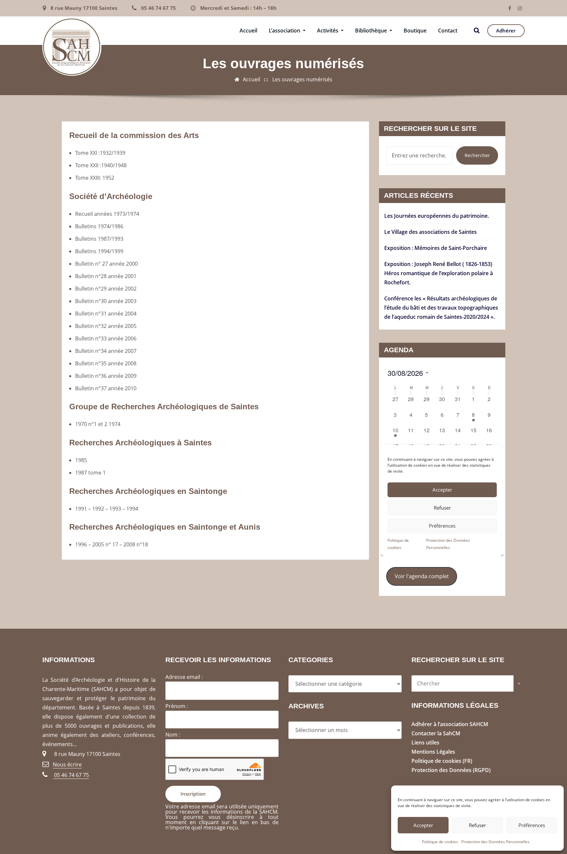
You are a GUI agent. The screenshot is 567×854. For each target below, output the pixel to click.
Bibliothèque (371, 30)
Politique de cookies (440, 841)
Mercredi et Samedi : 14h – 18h (238, 8)
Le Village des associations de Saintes (430, 231)
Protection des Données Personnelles (495, 841)
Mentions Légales (433, 751)
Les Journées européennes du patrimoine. (436, 215)
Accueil (248, 30)
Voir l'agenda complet (422, 576)
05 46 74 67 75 (158, 8)
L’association (285, 30)
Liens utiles (425, 742)
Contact (447, 30)
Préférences (531, 825)
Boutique (415, 30)
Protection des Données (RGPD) (451, 770)
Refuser (477, 825)
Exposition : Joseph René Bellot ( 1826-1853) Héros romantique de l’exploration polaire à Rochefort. (438, 273)
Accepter (423, 825)
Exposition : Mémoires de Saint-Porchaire (435, 248)
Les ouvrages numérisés (302, 79)
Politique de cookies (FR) (441, 760)
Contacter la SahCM (435, 733)
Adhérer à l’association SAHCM (449, 724)
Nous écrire (67, 764)
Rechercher (477, 155)
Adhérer (505, 30)
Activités (328, 30)
